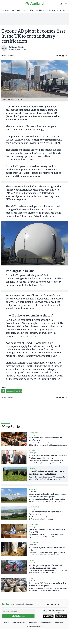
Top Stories (6, 10)
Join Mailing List (18, 616)
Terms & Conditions (19, 622)
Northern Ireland (52, 10)
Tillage (31, 10)
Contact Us (6, 622)
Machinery (40, 10)
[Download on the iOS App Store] (48, 616)
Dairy (19, 10)
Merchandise (59, 622)
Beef (13, 10)
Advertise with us (46, 622)
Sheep (25, 10)
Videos (62, 10)
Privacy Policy (32, 622)
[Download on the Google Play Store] (61, 616)
